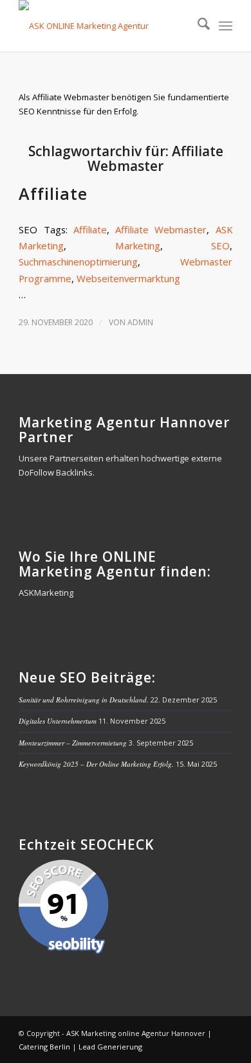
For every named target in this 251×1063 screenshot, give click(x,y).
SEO (220, 245)
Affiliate (53, 193)
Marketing (137, 245)
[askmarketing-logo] (104, 25)
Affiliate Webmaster (161, 229)
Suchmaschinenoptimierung (78, 261)
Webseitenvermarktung (128, 278)
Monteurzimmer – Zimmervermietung (73, 742)
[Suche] (197, 25)
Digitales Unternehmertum (58, 721)
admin (140, 322)
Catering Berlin (44, 1046)
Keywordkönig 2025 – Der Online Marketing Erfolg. (96, 764)
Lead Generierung (110, 1046)
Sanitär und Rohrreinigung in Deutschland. (84, 699)
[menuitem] (197, 25)
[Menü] (225, 25)
